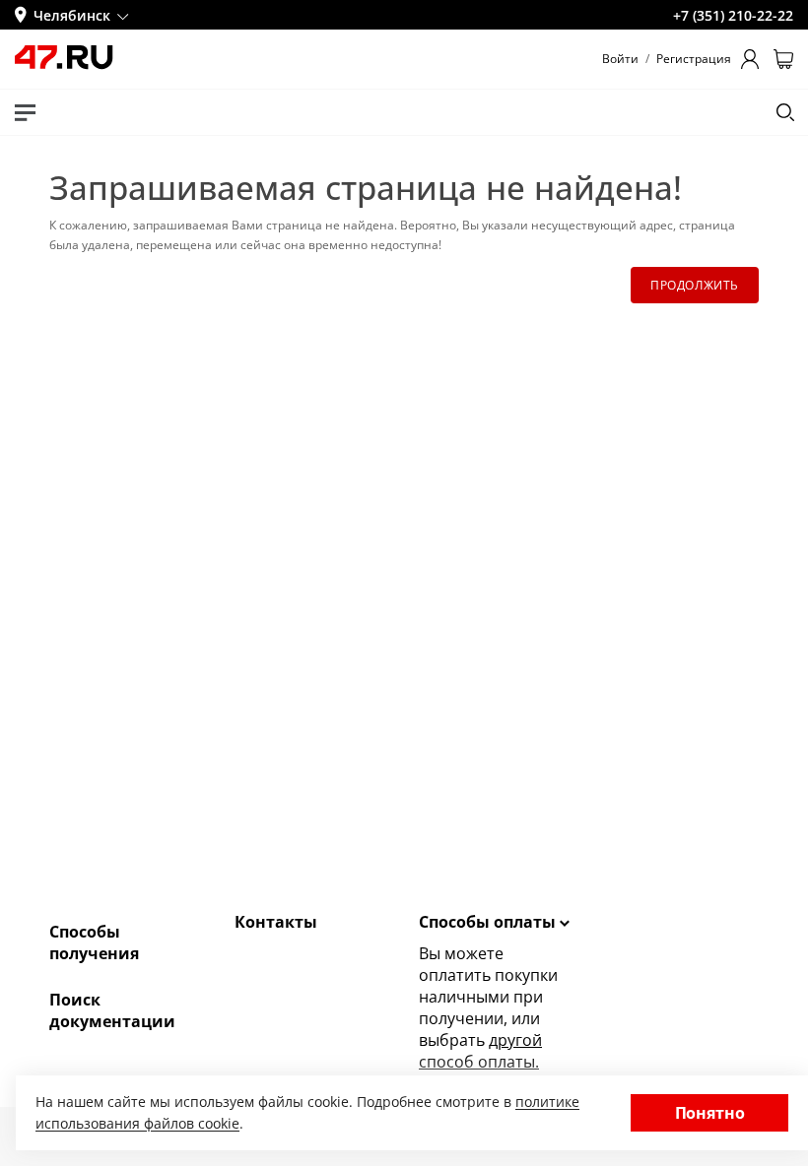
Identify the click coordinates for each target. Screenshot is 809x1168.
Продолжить (694, 285)
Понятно (710, 1113)
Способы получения (94, 942)
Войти (620, 59)
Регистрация (693, 59)
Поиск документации (112, 1010)
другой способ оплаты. (480, 1050)
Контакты (276, 922)
